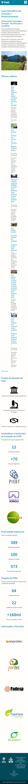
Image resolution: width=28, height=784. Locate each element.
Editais (14, 772)
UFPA (14, 771)
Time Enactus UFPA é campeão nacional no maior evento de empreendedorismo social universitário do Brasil (14, 286)
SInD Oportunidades (14, 774)
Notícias (14, 775)
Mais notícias (4, 371)
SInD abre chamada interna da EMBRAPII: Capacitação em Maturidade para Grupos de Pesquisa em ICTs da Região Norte (14, 190)
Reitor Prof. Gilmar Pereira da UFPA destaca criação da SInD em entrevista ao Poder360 (14, 96)
